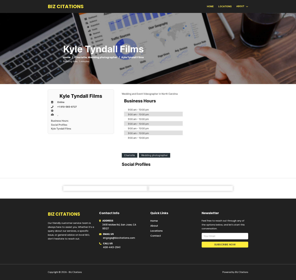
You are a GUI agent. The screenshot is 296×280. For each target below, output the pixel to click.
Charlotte (81, 57)
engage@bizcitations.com (119, 238)
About (154, 226)
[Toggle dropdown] (247, 6)
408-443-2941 (111, 247)
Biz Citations (66, 6)
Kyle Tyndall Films (61, 128)
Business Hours (59, 120)
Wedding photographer (102, 57)
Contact (155, 236)
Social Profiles (59, 124)
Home (210, 6)
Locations (225, 6)
